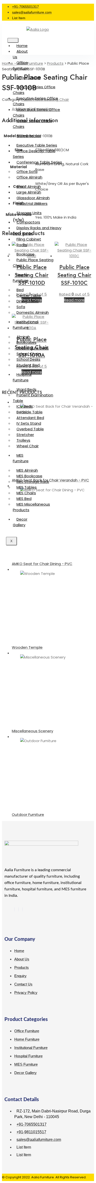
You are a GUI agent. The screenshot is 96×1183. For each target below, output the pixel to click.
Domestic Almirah (32, 312)
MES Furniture (21, 458)
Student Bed (28, 365)
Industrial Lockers (32, 203)
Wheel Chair (27, 446)
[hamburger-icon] (12, 40)
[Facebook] (14, 909)
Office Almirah (29, 177)
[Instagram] (22, 909)
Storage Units (29, 212)
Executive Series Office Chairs (35, 101)
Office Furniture (21, 65)
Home (22, 45)
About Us (20, 54)
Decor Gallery (20, 522)
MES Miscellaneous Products (31, 507)
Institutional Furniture (25, 324)
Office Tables (28, 135)
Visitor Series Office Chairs (32, 123)
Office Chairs (28, 77)
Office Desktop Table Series (34, 153)
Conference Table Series (39, 162)
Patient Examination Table (33, 397)
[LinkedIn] (18, 909)
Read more (74, 299)
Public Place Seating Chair (33, 262)
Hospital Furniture (22, 377)
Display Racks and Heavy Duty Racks (37, 230)
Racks (21, 244)
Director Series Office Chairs (34, 89)
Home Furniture (21, 277)
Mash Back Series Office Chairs (36, 112)
